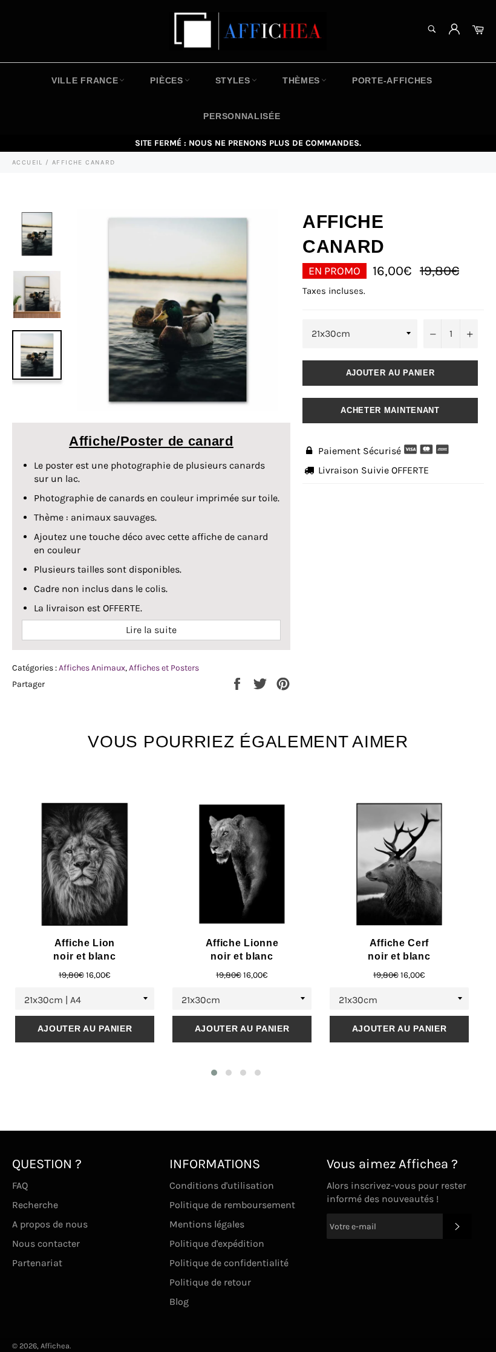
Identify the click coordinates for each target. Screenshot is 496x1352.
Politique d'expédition (216, 1243)
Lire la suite (151, 629)
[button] (214, 1073)
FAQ (20, 1185)
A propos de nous (50, 1224)
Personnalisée (241, 116)
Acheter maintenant (390, 410)
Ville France (84, 80)
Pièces (166, 80)
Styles (232, 80)
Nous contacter (46, 1243)
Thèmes (301, 80)
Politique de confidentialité (229, 1263)
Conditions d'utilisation (221, 1185)
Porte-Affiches (392, 80)
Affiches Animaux (92, 668)
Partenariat (37, 1263)
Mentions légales (206, 1224)
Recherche (35, 1205)
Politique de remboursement (232, 1205)
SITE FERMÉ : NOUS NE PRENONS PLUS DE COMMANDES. (248, 143)
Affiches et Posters (164, 668)
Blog (179, 1301)
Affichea (55, 1345)
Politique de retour (210, 1282)
